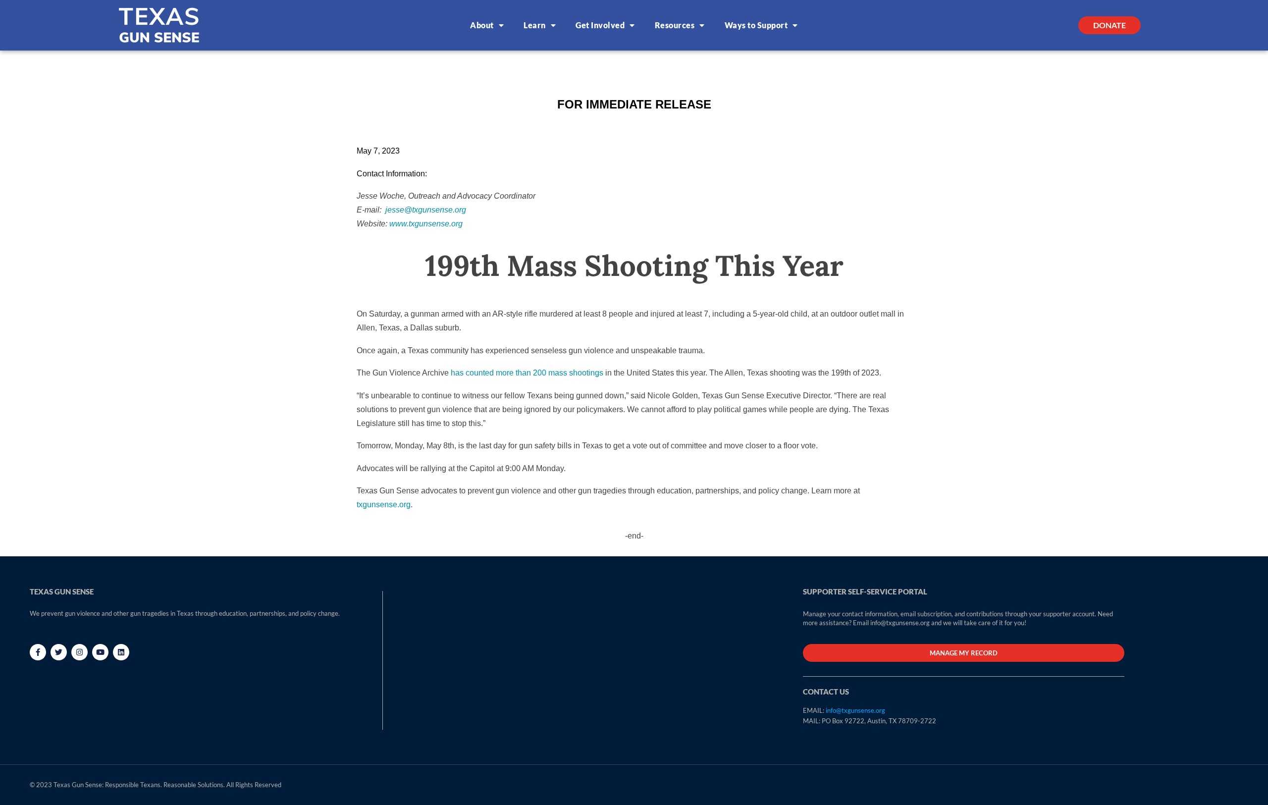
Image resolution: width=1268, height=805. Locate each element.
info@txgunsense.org (855, 710)
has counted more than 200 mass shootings (527, 373)
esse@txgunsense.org (426, 210)
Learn (535, 25)
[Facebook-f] (38, 652)
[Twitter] (59, 652)
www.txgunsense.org (426, 223)
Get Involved (600, 25)
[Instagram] (79, 652)
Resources (675, 25)
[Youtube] (100, 652)
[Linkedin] (121, 652)
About (482, 25)
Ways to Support (756, 25)
